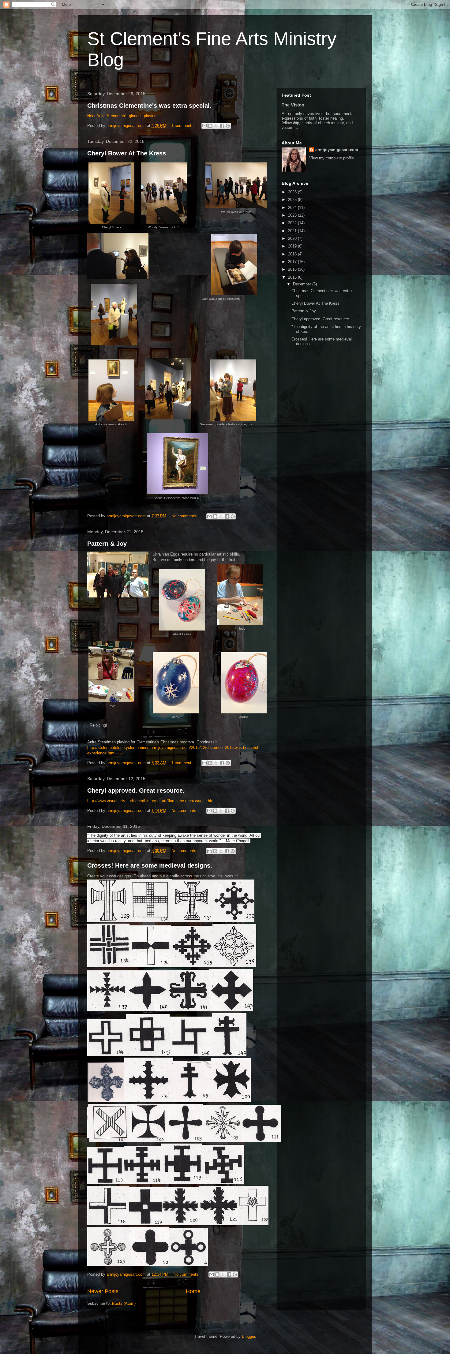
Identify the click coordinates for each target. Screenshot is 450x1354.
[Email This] (204, 126)
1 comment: (182, 125)
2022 (293, 223)
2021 (293, 231)
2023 (293, 215)
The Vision (293, 104)
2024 (293, 207)
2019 (293, 246)
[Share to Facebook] (222, 126)
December (302, 284)
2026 (293, 192)
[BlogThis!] (210, 126)
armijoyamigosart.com (336, 149)
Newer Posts (102, 1291)
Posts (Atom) (124, 1303)
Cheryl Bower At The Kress (126, 153)
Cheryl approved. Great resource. (136, 790)
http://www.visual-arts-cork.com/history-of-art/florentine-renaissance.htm (151, 800)
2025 (293, 199)
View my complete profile (331, 158)
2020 (293, 238)
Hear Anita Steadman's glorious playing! (122, 115)
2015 (293, 277)
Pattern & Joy (107, 543)
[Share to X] (216, 126)
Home (193, 1291)
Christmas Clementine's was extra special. (149, 105)
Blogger (248, 1336)
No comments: (185, 516)
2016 (293, 269)
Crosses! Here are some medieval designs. (149, 865)
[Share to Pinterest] (228, 126)
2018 (293, 254)
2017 (293, 261)
